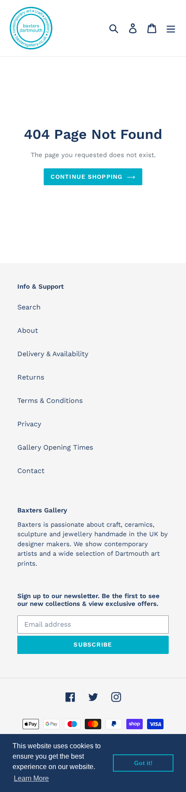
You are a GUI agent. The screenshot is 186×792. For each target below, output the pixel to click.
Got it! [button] (143, 763)
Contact (31, 471)
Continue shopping (86, 176)
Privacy (29, 424)
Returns (30, 377)
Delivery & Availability (52, 354)
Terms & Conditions (50, 400)
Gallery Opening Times (55, 447)
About (27, 330)
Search (29, 307)
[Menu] (170, 28)
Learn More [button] (31, 778)
